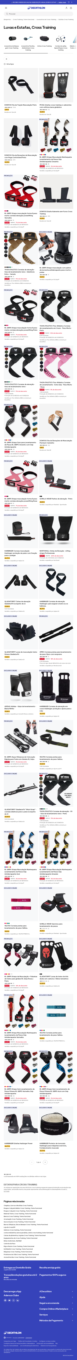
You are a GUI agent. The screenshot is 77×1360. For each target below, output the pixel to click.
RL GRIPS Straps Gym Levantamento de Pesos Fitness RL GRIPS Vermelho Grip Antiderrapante (20, 1091)
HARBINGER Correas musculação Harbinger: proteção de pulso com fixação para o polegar (21, 553)
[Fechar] (71, 2)
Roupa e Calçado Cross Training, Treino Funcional (20, 1211)
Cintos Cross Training (44, 46)
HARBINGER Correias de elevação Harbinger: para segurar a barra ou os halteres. (54, 604)
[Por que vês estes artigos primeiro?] (5, 64)
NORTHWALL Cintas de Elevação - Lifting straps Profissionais (55, 552)
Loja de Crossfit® (9, 1227)
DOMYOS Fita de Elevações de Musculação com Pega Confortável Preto (21, 156)
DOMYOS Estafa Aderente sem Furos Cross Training (56, 213)
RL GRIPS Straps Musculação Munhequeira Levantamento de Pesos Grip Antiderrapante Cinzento (56, 159)
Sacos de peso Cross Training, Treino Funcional (19, 1222)
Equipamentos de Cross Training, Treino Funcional (20, 1238)
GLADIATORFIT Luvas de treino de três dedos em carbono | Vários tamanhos (54, 978)
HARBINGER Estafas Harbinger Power (18, 1143)
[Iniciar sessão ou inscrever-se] (66, 8)
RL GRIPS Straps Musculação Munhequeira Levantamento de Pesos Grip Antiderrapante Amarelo (56, 872)
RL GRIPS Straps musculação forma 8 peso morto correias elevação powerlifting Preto (21, 329)
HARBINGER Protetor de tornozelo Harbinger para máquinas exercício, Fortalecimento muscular (53, 1146)
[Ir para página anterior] (32, 1162)
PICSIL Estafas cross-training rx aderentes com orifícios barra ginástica (55, 106)
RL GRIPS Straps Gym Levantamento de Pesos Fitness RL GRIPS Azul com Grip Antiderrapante (55, 1091)
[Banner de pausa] (68, 2)
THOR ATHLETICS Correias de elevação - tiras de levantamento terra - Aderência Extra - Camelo (20, 272)
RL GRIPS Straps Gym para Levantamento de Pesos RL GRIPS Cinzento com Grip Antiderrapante (20, 445)
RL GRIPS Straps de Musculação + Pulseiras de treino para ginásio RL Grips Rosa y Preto (21, 979)
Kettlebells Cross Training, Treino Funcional (18, 1249)
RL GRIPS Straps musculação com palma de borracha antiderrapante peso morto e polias (55, 270)
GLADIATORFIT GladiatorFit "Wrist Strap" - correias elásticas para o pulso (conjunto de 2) (20, 812)
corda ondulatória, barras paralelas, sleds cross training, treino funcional (28, 1232)
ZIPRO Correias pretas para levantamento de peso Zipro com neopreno (55, 653)
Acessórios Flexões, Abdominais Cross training (28, 48)
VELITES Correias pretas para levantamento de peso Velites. (51, 758)
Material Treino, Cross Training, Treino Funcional (20, 1213)
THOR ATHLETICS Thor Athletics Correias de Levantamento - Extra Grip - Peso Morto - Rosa (56, 385)
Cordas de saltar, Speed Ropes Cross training (60, 48)
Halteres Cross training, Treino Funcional (17, 1230)
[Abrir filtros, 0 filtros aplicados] (6, 59)
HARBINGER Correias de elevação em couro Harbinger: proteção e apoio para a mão (55, 708)
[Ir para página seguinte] (45, 1162)
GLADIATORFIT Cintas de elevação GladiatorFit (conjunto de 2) (17, 603)
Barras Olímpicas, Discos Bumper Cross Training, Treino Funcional (26, 1224)
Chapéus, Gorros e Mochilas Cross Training (18, 1205)
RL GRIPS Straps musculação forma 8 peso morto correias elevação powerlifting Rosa (21, 500)
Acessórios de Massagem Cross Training (11, 47)
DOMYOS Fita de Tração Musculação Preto (21, 105)
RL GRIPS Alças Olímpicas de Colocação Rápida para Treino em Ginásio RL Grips (20, 758)
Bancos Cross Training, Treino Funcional (17, 1216)
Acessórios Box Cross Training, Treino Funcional (20, 1257)
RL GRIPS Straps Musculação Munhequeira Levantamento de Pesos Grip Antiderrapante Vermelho (21, 1035)
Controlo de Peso (9, 1243)
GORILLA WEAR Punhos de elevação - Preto (56, 499)
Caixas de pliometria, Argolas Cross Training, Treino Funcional (25, 1235)
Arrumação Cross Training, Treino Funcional (18, 1219)
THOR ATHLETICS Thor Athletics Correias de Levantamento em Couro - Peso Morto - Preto (56, 328)
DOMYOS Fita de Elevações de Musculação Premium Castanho (56, 442)
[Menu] (6, 8)
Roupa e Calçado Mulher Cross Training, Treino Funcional (23, 1208)
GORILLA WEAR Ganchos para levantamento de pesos (51, 925)
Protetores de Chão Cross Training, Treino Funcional (21, 1254)
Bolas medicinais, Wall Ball (13, 1241)
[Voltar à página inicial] (36, 8)
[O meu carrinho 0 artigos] (71, 8)
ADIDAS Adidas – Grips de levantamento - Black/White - (20, 707)
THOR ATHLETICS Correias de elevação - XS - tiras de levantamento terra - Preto (56, 812)
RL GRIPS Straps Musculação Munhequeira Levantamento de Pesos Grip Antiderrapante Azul (21, 872)
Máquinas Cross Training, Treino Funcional (18, 1252)
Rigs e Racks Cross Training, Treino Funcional (19, 1246)
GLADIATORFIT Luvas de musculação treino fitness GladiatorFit (21, 653)
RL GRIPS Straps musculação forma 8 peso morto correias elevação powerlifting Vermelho (21, 215)
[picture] (21, 85)
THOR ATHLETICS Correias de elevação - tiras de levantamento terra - (20, 385)
